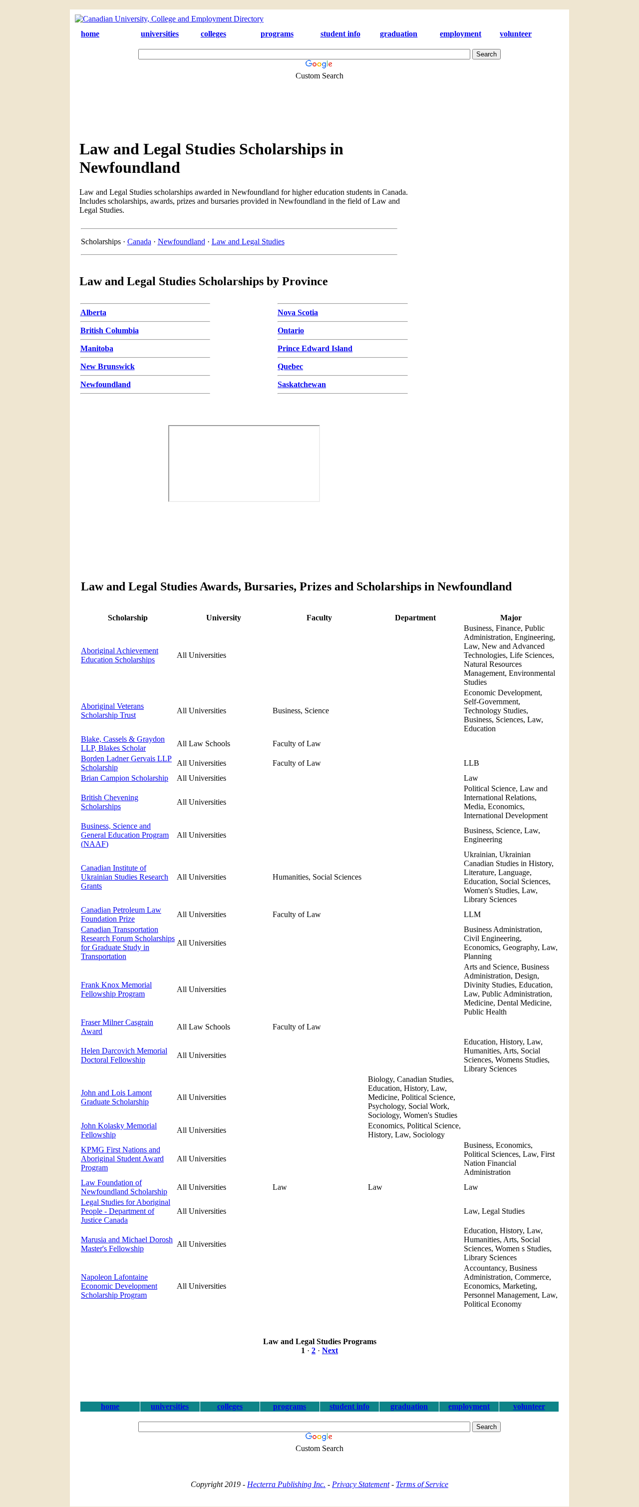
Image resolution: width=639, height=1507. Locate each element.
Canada (139, 241)
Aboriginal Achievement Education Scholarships (119, 655)
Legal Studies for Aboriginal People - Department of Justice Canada (125, 1211)
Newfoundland (181, 241)
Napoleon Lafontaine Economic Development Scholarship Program (119, 1286)
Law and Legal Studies (248, 241)
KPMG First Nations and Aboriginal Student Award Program (122, 1158)
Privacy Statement (360, 1484)
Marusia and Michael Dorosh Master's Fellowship (127, 1244)
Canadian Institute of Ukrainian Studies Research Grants (124, 877)
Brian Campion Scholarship (124, 778)
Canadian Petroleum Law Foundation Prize (121, 914)
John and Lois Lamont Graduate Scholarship (116, 1097)
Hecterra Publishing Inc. (286, 1484)
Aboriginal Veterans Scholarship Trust (112, 710)
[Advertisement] (312, 103)
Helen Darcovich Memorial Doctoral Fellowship (124, 1055)
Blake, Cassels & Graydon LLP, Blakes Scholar (123, 743)
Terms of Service (422, 1484)
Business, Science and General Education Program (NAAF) (125, 835)
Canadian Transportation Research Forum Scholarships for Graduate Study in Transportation (128, 943)
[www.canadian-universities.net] (169, 18)
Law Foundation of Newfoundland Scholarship (124, 1187)
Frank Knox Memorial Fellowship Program (116, 989)
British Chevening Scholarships (109, 802)
